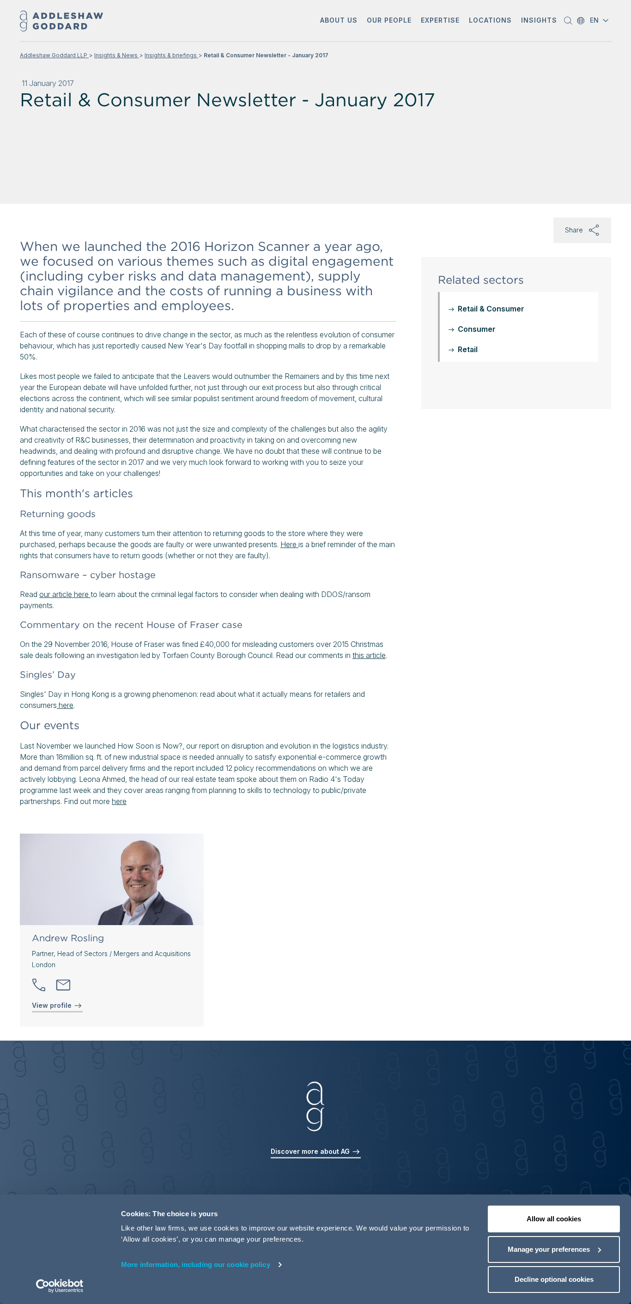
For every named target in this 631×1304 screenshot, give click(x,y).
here (65, 705)
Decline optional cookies (554, 1279)
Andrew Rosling (68, 938)
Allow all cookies (554, 1219)
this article (369, 655)
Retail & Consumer (491, 308)
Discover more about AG (311, 1151)
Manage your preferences (549, 1249)
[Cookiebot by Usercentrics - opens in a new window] (59, 1286)
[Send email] (63, 985)
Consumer (477, 329)
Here (289, 544)
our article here (65, 594)
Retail (468, 349)
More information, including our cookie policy (195, 1264)
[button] (339, 21)
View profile (52, 1005)
